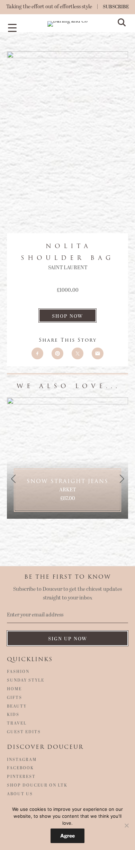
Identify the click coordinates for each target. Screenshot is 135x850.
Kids (13, 715)
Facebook (20, 768)
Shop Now (67, 316)
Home (14, 689)
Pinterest (21, 777)
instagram (22, 760)
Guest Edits (24, 732)
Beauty (17, 706)
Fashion (18, 672)
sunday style (25, 680)
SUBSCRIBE (116, 6)
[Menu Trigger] (12, 27)
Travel (17, 723)
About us (20, 794)
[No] (126, 825)
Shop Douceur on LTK (37, 785)
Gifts (14, 698)
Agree (67, 836)
